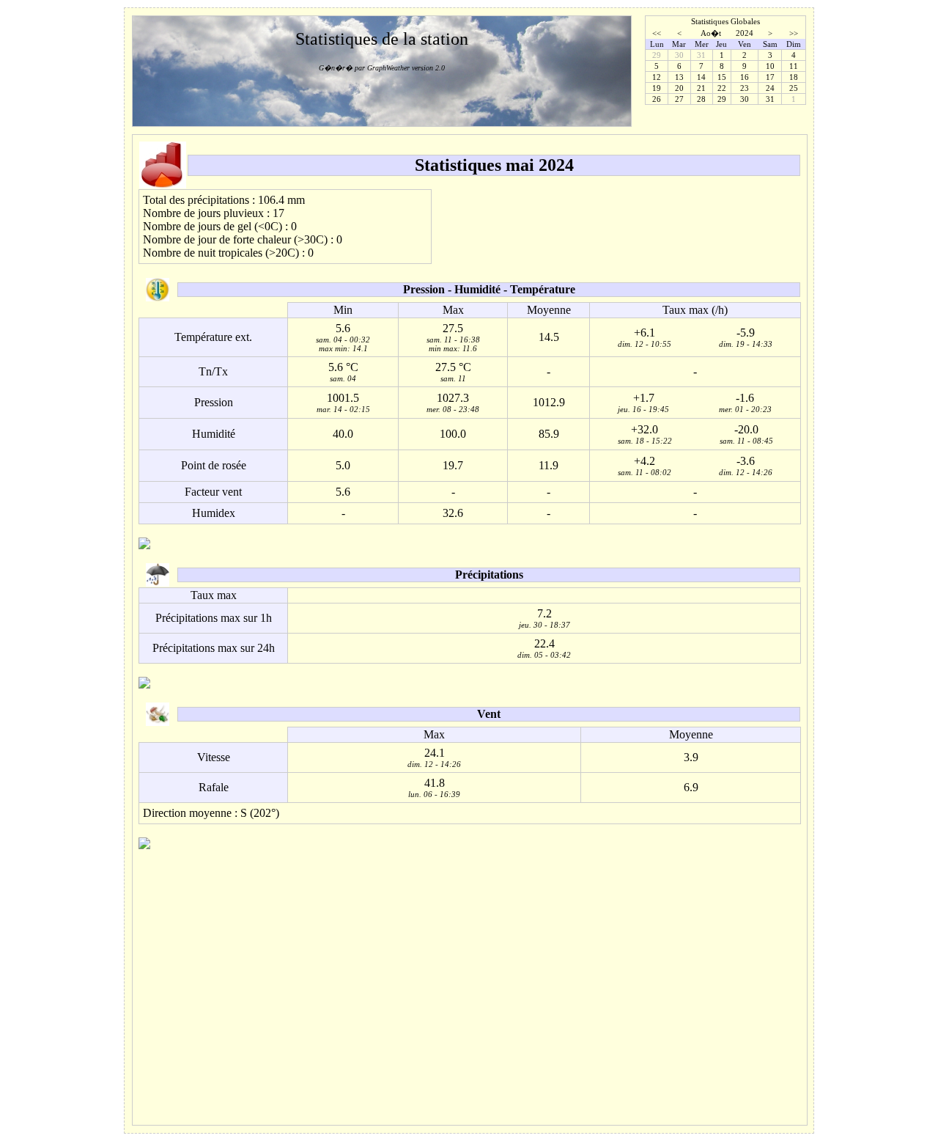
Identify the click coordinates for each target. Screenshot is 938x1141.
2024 (744, 33)
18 (793, 77)
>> (793, 33)
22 (721, 88)
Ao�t (711, 33)
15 (721, 77)
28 (701, 99)
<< (656, 33)
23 (744, 88)
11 (793, 66)
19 (656, 88)
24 (770, 88)
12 (656, 77)
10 (770, 66)
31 (770, 99)
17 (770, 77)
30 (744, 99)
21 (701, 88)
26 (656, 99)
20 (679, 88)
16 (744, 77)
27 (679, 99)
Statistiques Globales (725, 21)
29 (721, 99)
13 (679, 77)
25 (793, 88)
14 (701, 77)
